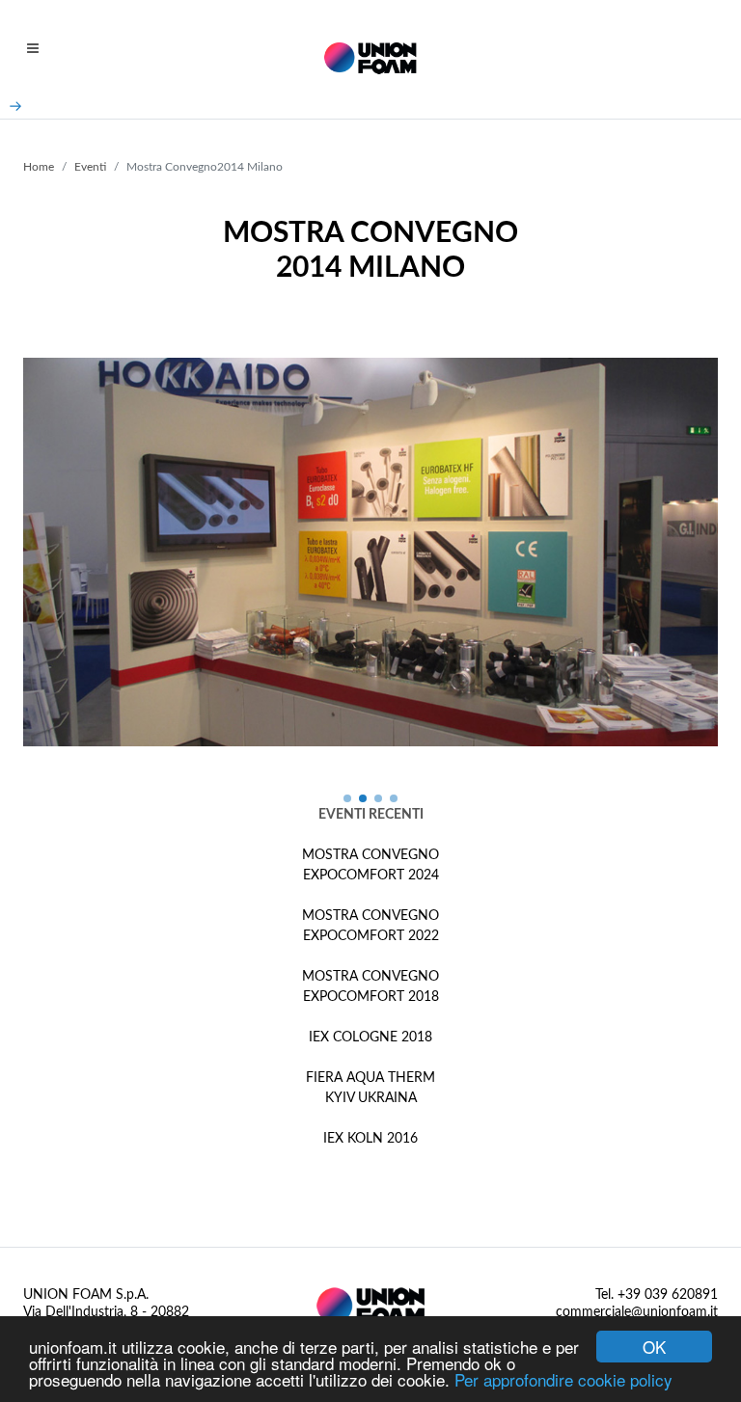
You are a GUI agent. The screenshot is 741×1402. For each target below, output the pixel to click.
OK (654, 1347)
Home (38, 167)
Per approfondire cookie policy (563, 1379)
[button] (347, 798)
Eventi (90, 167)
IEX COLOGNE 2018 (370, 1037)
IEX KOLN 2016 (370, 1139)
